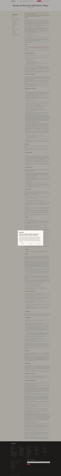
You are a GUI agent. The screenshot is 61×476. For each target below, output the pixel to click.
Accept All (38, 243)
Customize (30, 243)
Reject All (23, 243)
